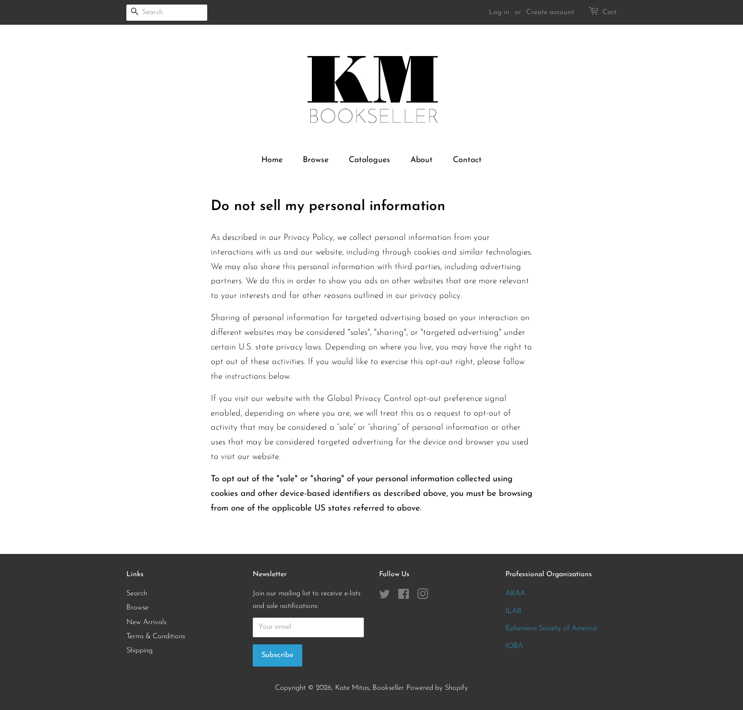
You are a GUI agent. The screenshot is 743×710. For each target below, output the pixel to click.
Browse (316, 160)
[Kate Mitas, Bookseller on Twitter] (384, 596)
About (421, 160)
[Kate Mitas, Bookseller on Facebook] (403, 596)
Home (272, 160)
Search (136, 593)
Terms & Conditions (155, 636)
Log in (499, 12)
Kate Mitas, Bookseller (369, 688)
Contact (467, 160)
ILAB (513, 611)
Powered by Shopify (437, 688)
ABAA (515, 593)
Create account (550, 12)
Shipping (139, 650)
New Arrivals (146, 622)
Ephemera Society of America (551, 628)
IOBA (514, 646)
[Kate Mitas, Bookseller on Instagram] (422, 596)
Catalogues (369, 160)
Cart (609, 12)
